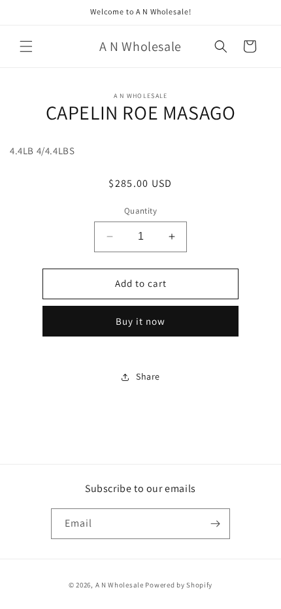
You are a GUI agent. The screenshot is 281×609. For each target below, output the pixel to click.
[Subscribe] (215, 523)
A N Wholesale (119, 584)
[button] (26, 46)
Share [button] (148, 376)
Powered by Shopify (178, 584)
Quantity (140, 210)
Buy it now (140, 321)
